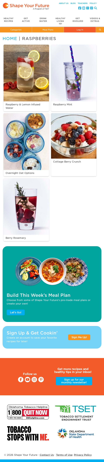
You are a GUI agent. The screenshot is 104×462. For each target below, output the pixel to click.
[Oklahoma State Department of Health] (76, 433)
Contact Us (47, 454)
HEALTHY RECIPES (9, 19)
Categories (16, 30)
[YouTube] (83, 8)
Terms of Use (64, 454)
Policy (93, 3)
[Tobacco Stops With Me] (28, 433)
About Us (63, 3)
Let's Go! (15, 312)
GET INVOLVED (77, 19)
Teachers (82, 3)
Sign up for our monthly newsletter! (74, 381)
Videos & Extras (95, 19)
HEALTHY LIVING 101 (60, 21)
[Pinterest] (91, 8)
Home (10, 38)
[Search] (95, 8)
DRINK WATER (43, 19)
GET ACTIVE (26, 19)
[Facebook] (79, 8)
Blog (73, 3)
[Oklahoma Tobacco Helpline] (28, 412)
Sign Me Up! (79, 337)
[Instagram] (87, 8)
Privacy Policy (83, 454)
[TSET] (76, 412)
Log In (80, 30)
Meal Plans (48, 30)
